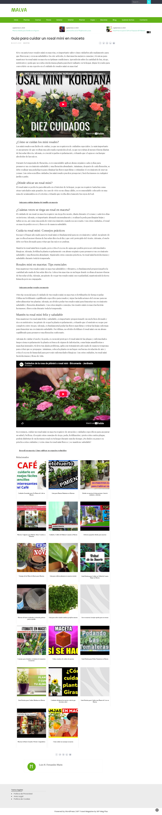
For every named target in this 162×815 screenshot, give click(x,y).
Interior (71, 20)
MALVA (19, 10)
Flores (48, 20)
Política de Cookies (22, 799)
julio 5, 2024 (17, 43)
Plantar (82, 20)
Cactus (38, 20)
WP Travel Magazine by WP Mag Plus (92, 811)
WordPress (70, 811)
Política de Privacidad (23, 793)
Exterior (59, 20)
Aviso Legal (18, 796)
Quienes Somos (128, 20)
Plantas (27, 20)
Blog (114, 20)
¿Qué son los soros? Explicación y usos (78, 30)
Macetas (103, 20)
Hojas (92, 20)
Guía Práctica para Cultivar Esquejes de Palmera (129, 30)
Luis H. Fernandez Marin (50, 764)
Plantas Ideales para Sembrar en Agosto (25, 30)
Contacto (143, 20)
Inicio (16, 20)
